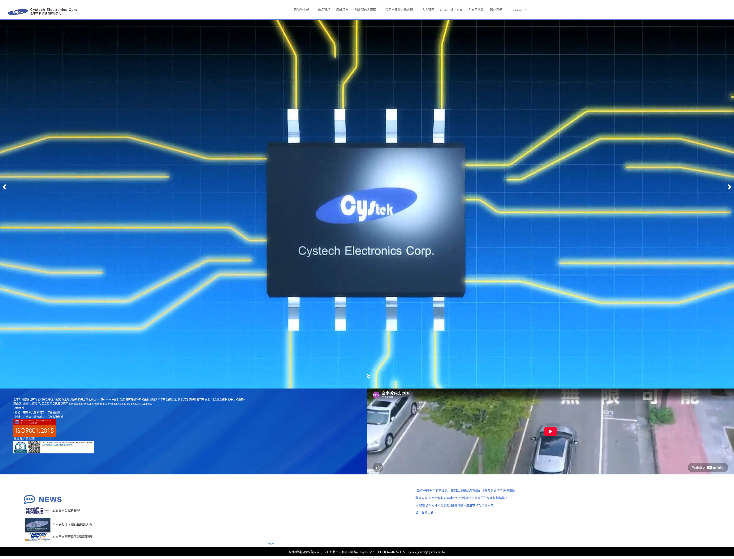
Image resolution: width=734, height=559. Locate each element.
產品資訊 (324, 9)
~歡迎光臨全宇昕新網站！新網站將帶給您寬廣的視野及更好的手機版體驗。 (466, 487)
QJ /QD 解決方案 (451, 9)
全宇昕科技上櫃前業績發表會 (72, 521)
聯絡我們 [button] (496, 9)
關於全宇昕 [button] (302, 9)
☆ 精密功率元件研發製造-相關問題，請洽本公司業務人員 (454, 501)
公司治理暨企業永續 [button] (399, 9)
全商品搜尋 (476, 9)
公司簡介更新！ (426, 509)
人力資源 (428, 9)
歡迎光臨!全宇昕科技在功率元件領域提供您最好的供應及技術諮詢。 (461, 494)
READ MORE (367, 337)
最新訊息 (342, 9)
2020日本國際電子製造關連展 (72, 533)
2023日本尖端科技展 (66, 507)
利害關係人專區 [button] (366, 9)
